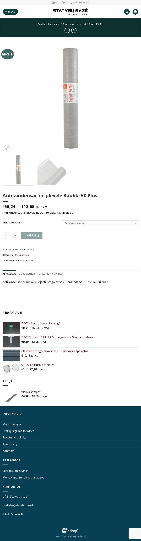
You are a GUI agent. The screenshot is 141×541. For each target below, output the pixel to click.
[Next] (131, 98)
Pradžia (41, 24)
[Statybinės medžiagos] (70, 12)
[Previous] (10, 98)
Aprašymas (9, 273)
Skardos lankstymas (15, 471)
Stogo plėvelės (96, 24)
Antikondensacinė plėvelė (22, 260)
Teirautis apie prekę (49, 273)
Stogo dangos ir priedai (74, 24)
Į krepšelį (32, 235)
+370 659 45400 (13, 514)
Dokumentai (27, 273)
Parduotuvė (54, 24)
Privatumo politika (14, 437)
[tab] (9, 273)
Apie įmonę (10, 444)
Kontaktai (9, 451)
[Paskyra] (127, 12)
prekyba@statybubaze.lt (18, 505)
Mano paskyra (12, 424)
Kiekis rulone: (12, 223)
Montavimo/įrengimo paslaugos (23, 477)
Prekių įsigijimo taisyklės (18, 431)
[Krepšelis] (135, 12)
